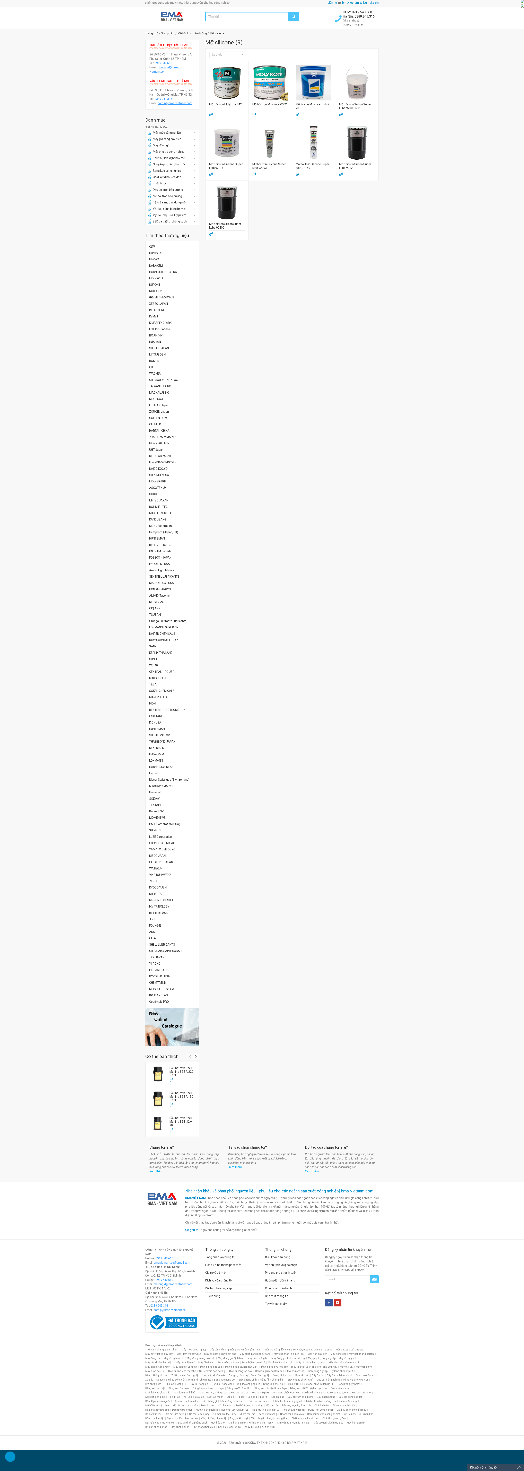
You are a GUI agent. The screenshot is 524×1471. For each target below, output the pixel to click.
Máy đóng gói (161, 145)
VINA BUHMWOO (160, 874)
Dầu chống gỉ (209, 1401)
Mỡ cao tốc (272, 1405)
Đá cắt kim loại (153, 1414)
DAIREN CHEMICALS (162, 633)
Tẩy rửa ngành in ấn (344, 1405)
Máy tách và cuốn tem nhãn (344, 1362)
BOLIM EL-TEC (158, 506)
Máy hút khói (218, 1422)
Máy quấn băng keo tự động (255, 1353)
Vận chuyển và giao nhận (281, 1265)
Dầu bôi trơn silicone (260, 1401)
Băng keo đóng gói (224, 1379)
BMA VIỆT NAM (195, 1198)
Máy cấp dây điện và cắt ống (220, 1353)
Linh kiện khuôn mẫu (214, 1375)
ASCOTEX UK (157, 487)
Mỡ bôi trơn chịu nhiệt (157, 1405)
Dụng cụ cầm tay (238, 1375)
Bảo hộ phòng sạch (156, 1427)
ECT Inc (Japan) (159, 329)
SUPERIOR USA (159, 475)
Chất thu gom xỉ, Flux (334, 1418)
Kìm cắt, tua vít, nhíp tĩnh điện (293, 1422)
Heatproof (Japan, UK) (163, 532)
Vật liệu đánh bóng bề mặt (169, 208)
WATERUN (156, 868)
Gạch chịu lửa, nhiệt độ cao (182, 1418)
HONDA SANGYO (160, 589)
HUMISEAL (156, 253)
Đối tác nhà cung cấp (218, 1288)
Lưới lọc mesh (215, 1396)
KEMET (153, 316)
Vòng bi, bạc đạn (282, 1375)
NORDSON (156, 291)
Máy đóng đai (152, 1358)
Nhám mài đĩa (247, 1414)
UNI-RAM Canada (160, 551)
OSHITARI (155, 716)
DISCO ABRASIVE (160, 456)
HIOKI (152, 703)
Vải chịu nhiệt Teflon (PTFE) (319, 1384)
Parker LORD (157, 811)
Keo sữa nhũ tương (338, 1392)
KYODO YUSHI (158, 887)
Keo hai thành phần (313, 1392)
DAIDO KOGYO (158, 468)
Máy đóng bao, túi (174, 1358)
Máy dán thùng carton (361, 1353)
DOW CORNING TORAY (163, 640)
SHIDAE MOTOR (159, 735)
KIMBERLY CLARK (160, 322)
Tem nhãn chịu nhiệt (199, 1379)
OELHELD (155, 424)
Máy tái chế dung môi (222, 1349)
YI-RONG (154, 963)
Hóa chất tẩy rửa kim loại (235, 1409)
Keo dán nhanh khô (184, 1392)
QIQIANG (154, 608)
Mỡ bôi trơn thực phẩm (185, 1405)
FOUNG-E (155, 925)
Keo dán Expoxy (260, 1392)
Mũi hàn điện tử (237, 1422)
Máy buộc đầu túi (155, 1371)
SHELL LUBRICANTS (162, 944)
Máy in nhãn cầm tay (185, 1366)
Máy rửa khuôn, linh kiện (158, 1362)
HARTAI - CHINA (159, 430)
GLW (152, 246)
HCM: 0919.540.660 (358, 12)
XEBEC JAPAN (158, 303)
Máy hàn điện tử (356, 1422)
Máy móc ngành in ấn (249, 1349)
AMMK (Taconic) (160, 595)
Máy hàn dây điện (317, 1353)
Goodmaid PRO (159, 1001)
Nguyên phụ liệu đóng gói (169, 164)
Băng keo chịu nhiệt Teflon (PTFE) (282, 1384)
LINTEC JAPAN (158, 500)
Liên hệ (332, 2)
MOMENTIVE (157, 817)
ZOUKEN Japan (159, 411)
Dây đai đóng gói (199, 1384)
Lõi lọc (230, 1396)
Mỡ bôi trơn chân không (249, 1405)
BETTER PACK (158, 912)
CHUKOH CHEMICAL (162, 843)
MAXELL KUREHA (160, 513)
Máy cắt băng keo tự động (310, 1362)
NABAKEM (156, 265)
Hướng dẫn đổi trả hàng (280, 1280)
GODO (153, 494)
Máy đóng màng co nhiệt (201, 1358)
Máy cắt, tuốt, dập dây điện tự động (312, 1349)
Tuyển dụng (212, 1296)
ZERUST (154, 881)
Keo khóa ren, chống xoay (213, 1392)
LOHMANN (156, 760)
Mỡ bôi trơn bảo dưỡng (167, 196)
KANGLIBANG (157, 519)
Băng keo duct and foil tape (208, 1388)
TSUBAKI (155, 614)
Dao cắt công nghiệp (328, 1379)
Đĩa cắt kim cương (175, 1414)
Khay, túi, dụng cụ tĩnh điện (260, 1427)
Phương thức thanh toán (281, 1272)
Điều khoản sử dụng (277, 1257)
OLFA (152, 938)
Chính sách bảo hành (278, 1288)
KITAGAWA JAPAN (161, 786)
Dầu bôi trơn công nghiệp (289, 1401)
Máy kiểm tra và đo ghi (280, 1362)
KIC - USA (155, 722)
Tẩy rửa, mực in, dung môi (169, 202)
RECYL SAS (156, 602)
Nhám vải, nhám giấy (292, 1414)
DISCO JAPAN (158, 855)
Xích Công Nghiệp (318, 1371)
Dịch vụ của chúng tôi (218, 1280)
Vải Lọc (187, 1396)
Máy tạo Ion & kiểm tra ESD (328, 1422)
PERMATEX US (158, 970)
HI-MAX (154, 259)
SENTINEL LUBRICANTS (164, 576)
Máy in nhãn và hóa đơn (274, 1366)
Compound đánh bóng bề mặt (323, 1414)
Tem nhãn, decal (340, 1388)
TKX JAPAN (156, 957)
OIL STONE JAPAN (161, 862)
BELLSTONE (157, 310)
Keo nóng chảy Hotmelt (286, 1392)
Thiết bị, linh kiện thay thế (169, 158)
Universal (155, 792)
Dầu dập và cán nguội (157, 1401)
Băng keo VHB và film (239, 1388)
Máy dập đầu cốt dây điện (350, 1349)
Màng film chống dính (272, 1379)
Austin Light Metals (161, 570)
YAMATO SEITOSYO (162, 849)
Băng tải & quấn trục (156, 1375)
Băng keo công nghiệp (167, 170)
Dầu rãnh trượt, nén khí (186, 1401)
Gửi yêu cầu (192, 1230)
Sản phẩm (172, 1349)
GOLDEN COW (158, 418)
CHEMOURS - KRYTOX (163, 380)
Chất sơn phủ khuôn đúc (305, 1418)
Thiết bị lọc (160, 183)
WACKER (155, 373)
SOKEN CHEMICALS (161, 690)
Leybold (154, 773)
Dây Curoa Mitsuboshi (339, 1375)
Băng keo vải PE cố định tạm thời (308, 1388)
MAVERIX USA (158, 697)
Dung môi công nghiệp (320, 1409)
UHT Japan (156, 449)
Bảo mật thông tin (276, 1296)
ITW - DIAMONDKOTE (162, 462)
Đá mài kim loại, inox (224, 1414)
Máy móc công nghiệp (167, 132)
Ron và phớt (302, 1375)
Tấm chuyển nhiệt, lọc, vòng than (269, 1418)
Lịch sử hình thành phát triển (223, 1265)
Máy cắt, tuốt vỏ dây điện (159, 1353)
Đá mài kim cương (199, 1414)
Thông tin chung (154, 1349)
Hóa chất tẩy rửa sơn (157, 1409)
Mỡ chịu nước (225, 1405)
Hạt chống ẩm (153, 1384)
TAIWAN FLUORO (160, 386)
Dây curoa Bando (365, 1375)
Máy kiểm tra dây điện (189, 1353)
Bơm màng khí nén (228, 1362)
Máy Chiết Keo (206, 1362)
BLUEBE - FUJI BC (160, 544)
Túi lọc (241, 1396)
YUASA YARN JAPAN (162, 437)
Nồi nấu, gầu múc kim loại (160, 1422)
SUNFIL (153, 659)
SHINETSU (156, 830)
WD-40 (153, 665)
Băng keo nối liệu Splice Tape (270, 1388)
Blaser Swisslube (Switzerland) (169, 779)
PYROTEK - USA (159, 564)
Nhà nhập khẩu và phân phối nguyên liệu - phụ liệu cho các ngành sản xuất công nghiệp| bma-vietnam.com (279, 1191)
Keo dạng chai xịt (155, 1396)
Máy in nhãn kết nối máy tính (241, 1366)
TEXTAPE (155, 805)
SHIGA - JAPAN (159, 348)
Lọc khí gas (277, 1396)
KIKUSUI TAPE (158, 678)
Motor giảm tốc (295, 1371)
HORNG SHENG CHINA (163, 272)
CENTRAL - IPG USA (162, 671)
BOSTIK (154, 360)
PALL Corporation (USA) (164, 824)
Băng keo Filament (179, 1388)
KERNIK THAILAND (161, 652)
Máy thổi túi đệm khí (253, 1362)
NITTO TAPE (157, 893)
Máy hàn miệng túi (257, 1358)
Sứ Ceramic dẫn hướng (212, 1371)
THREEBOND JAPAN (162, 741)
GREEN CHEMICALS (161, 297)
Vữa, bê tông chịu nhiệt (214, 1418)
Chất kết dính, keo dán (167, 177)
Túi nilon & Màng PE (175, 1384)
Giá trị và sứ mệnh (216, 1272)
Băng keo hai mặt (155, 1388)
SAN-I (153, 646)
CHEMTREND (157, 982)
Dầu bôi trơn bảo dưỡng (168, 189)
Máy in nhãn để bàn (211, 1366)
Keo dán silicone (361, 1392)
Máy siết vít (346, 1366)
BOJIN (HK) (156, 335)
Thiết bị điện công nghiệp (185, 1375)
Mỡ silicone (207, 1405)
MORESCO (156, 399)
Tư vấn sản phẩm (276, 1303)
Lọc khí (264, 1396)
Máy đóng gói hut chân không (288, 1358)
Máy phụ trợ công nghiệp (168, 151)
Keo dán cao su (239, 1392)
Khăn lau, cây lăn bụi (229, 1427)
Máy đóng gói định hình (231, 1358)
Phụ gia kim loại (239, 1418)
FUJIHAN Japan (159, 405)
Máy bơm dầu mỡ (185, 1362)
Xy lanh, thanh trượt (342, 1371)
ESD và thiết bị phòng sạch (170, 221)
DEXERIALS (156, 748)
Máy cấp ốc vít (364, 1366)
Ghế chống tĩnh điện (204, 1427)
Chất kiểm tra (321, 1405)
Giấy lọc (199, 1396)
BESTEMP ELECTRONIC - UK (167, 709)
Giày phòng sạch (180, 1427)
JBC (152, 919)
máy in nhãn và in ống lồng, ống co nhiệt (314, 1366)
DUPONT (154, 284)
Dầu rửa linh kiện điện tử (265, 1409)
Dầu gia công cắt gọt (350, 1396)
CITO (152, 367)
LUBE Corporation (160, 836)
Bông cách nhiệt (154, 1418)
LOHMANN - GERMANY (163, 627)
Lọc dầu (252, 1396)
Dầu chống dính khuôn (232, 1401)
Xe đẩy (149, 1379)
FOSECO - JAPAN (160, 557)
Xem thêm (156, 1171)
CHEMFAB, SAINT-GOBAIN (165, 951)
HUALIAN (155, 341)
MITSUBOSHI (157, 354)
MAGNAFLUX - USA (161, 583)
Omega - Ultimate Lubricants (167, 621)
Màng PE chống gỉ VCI (355, 1379)
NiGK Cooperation (160, 525)
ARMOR (154, 932)
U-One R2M (156, 754)
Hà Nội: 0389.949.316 (359, 16)
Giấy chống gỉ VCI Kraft (300, 1379)
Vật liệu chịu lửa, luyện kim (169, 215)
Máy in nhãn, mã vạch (157, 1366)
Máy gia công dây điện (167, 139)
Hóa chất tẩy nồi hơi (293, 1409)
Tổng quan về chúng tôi (220, 1257)
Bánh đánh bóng (268, 1414)
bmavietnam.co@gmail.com (360, 2)
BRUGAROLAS (158, 995)
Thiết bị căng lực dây (240, 1371)
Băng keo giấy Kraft (349, 1384)
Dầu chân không (326, 1396)
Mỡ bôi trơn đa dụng (345, 1401)
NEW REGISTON (159, 443)
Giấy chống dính (247, 1379)
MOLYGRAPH (157, 481)
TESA (153, 684)
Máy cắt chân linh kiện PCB (289, 1353)
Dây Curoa (318, 1375)
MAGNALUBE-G (159, 392)
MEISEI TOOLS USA (161, 989)
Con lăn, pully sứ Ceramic (269, 1371)
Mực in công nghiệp (207, 1409)
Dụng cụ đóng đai (222, 1384)
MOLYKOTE (156, 278)
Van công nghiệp (260, 1375)
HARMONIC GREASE (162, 767)
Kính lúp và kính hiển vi (261, 1422)
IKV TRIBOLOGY (159, 906)
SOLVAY (154, 798)
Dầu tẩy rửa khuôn (182, 1409)
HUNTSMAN (157, 538)
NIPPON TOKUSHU (161, 900)
